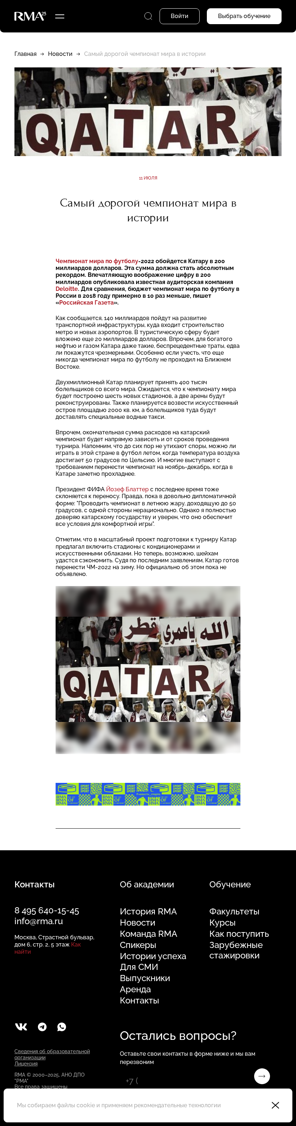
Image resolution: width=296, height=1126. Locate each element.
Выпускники (145, 978)
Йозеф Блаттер (128, 489)
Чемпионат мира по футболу (97, 261)
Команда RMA (148, 934)
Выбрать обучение (244, 16)
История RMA (148, 911)
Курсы (222, 923)
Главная (25, 53)
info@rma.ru (38, 921)
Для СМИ (139, 967)
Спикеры (138, 945)
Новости (60, 53)
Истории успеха (153, 956)
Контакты (139, 1001)
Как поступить (239, 934)
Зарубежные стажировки (236, 950)
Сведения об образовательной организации (52, 1054)
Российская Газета (86, 302)
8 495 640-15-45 (46, 910)
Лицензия (26, 1064)
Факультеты (234, 911)
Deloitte (67, 288)
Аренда (135, 989)
